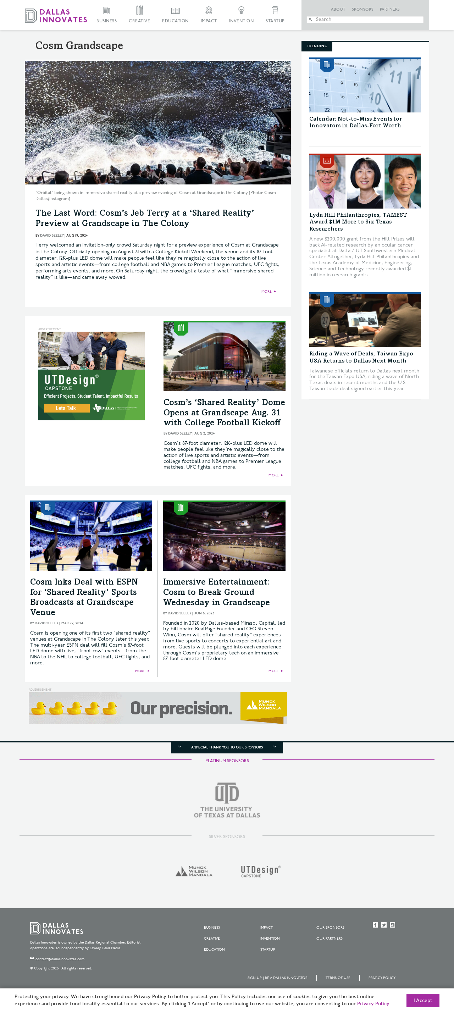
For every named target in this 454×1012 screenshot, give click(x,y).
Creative (139, 21)
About (338, 9)
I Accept (423, 1000)
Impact (209, 21)
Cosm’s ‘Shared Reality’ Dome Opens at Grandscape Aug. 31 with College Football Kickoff (224, 413)
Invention (241, 21)
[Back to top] (426, 967)
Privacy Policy (382, 978)
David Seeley (51, 235)
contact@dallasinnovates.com (59, 959)
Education (175, 21)
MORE (266, 291)
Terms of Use (338, 978)
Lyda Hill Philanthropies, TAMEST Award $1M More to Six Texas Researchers (358, 222)
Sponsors (363, 9)
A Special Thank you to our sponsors (227, 747)
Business (106, 21)
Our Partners (329, 938)
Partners (390, 9)
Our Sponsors (330, 927)
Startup (275, 21)
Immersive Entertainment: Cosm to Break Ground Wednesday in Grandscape (216, 593)
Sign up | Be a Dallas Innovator (278, 978)
